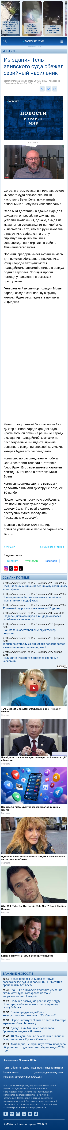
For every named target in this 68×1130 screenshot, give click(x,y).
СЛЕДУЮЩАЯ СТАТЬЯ (51, 547)
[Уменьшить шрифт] (42, 89)
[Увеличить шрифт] (48, 89)
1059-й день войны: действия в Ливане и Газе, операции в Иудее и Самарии (33, 1038)
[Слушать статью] (58, 89)
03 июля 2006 (58, 594)
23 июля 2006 (58, 583)
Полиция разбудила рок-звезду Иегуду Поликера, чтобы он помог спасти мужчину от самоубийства (32, 1004)
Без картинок (11, 1072)
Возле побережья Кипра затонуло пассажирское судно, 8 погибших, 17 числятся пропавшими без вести (32, 982)
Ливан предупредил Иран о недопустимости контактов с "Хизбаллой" (29, 1014)
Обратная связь (20, 1067)
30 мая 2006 (57, 613)
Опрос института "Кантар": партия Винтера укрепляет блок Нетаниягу (34, 1022)
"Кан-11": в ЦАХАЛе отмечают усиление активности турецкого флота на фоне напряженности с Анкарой (32, 993)
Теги (6, 1067)
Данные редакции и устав (48, 1072)
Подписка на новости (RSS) (47, 1067)
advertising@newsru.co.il (28, 1076)
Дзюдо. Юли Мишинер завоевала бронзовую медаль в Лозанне (28, 1030)
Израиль (10, 51)
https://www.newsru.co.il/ (19, 583)
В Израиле (9, 547)
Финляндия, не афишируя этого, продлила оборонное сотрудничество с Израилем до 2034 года (34, 1047)
